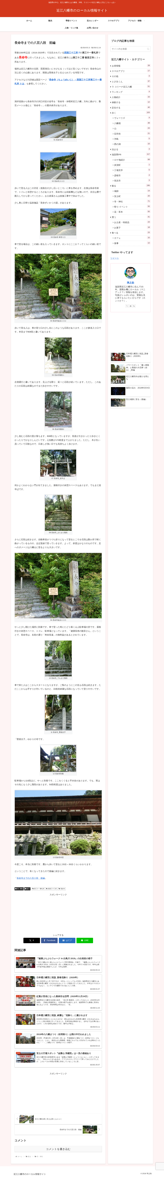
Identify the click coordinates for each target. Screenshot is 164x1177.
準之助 (130, 282)
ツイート (114, 258)
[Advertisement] (58, 913)
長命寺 (63, 889)
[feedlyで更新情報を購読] (130, 306)
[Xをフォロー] (127, 306)
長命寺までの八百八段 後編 (31, 878)
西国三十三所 (71, 52)
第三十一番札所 (39, 889)
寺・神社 (20, 889)
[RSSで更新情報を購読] (134, 306)
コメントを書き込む (58, 1149)
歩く (28, 889)
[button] (148, 49)
